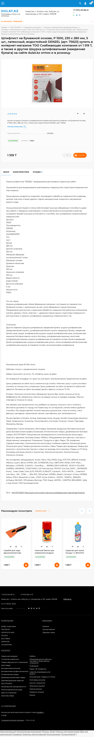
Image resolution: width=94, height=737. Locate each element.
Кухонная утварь (7, 696)
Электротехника (35, 689)
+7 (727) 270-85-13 (80, 10)
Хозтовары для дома (37, 680)
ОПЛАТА (4, 635)
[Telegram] (77, 15)
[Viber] (80, 15)
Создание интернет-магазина (12, 720)
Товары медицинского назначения (14, 662)
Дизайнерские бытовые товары (13, 677)
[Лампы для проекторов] (67, 731)
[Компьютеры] (53, 734)
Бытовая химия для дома (10, 668)
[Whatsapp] (74, 15)
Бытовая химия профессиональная (14, 671)
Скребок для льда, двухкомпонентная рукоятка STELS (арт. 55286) (16, 552)
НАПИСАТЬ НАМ (7, 632)
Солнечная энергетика (10, 659)
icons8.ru (40, 712)
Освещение (33, 666)
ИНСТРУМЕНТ (15, 27)
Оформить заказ (48, 632)
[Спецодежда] (68, 734)
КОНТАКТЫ (5, 629)
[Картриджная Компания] (29, 731)
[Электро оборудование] (34, 734)
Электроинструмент (37, 686)
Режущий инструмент (32, 27)
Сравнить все (41, 511)
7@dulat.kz (67, 599)
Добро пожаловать (8, 626)
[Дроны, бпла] (48, 731)
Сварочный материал (9, 656)
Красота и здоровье (8, 693)
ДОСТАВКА (5, 638)
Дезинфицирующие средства (12, 680)
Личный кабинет (48, 629)
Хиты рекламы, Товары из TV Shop (42, 677)
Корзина (45, 626)
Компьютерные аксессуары (11, 690)
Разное (32, 695)
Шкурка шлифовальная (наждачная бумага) (61, 27)
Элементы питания (36, 692)
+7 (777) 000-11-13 (26, 594)
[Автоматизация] (8, 731)
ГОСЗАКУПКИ (6, 645)
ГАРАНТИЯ (5, 642)
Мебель (32, 656)
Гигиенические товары (10, 674)
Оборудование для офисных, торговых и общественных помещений (40, 661)
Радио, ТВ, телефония (37, 669)
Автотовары (5, 665)
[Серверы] (17, 734)
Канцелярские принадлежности (13, 687)
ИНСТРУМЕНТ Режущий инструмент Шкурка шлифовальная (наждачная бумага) (48, 493)
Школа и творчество (37, 683)
